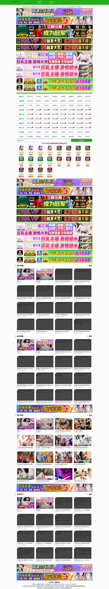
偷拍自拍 (29, 123)
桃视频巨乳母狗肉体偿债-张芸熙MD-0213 (65, 402)
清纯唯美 (37, 123)
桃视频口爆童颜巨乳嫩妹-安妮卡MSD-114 (84, 402)
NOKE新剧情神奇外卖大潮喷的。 (63, 481)
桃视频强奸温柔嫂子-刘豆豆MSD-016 (26, 385)
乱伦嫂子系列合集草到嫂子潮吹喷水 (64, 431)
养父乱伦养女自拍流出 (79, 464)
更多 (90, 266)
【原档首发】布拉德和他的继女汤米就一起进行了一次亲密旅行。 (71, 560)
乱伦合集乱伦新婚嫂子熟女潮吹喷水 (26, 464)
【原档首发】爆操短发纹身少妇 (82, 526)
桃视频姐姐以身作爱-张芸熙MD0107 (26, 402)
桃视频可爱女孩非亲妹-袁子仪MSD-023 (45, 402)
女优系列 (70, 110)
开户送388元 (21, 176)
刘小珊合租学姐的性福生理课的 (82, 314)
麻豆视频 (46, 110)
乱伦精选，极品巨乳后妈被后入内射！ (45, 447)
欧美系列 (87, 110)
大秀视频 (79, 118)
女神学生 (29, 114)
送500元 (59, 165)
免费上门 (21, 154)
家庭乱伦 (37, 127)
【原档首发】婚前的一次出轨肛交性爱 (64, 543)
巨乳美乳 (54, 118)
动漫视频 (79, 110)
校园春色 (54, 127)
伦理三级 (62, 110)
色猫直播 (38, 281)
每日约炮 (59, 154)
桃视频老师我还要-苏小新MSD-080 (82, 352)
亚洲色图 (62, 123)
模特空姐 (46, 114)
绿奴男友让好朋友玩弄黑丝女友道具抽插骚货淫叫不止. (87, 281)
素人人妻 (37, 114)
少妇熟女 (54, 123)
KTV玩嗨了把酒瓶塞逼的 (61, 314)
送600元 (21, 165)
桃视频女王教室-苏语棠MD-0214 (44, 368)
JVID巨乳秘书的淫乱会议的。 (43, 481)
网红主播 (70, 114)
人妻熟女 (62, 118)
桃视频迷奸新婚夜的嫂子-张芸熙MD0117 (84, 368)
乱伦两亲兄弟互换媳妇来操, (81, 447)
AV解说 (38, 110)
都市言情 (29, 127)
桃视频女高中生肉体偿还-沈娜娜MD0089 (65, 385)
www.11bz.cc (16, 1)
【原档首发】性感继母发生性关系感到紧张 (27, 526)
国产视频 (29, 110)
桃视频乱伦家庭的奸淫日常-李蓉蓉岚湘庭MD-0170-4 (68, 352)
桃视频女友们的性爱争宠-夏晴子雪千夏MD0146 (85, 385)
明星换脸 (79, 114)
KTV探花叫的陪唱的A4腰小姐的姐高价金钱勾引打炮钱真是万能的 (90, 298)
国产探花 (62, 114)
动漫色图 (79, 123)
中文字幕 (54, 110)
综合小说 (87, 127)
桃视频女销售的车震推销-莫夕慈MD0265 (65, 368)
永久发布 (51, 1)
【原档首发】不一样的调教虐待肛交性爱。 (46, 543)
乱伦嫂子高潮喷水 (78, 431)
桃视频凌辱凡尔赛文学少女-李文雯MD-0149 (28, 368)
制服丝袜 (46, 123)
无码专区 (37, 118)
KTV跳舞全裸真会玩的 (41, 331)
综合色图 (87, 123)
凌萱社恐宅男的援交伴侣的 (23, 331)
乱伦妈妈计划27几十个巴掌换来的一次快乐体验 (66, 447)
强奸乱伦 (46, 118)
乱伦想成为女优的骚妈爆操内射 (44, 464)
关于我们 (51, 582)
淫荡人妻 (46, 127)
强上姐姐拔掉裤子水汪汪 (23, 481)
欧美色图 (70, 123)
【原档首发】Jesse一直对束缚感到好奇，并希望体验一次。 (31, 543)
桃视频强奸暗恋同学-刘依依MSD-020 (45, 385)
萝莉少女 (70, 118)
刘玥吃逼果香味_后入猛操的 (62, 331)
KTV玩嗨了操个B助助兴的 (42, 314)
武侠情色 (62, 127)
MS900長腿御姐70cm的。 (80, 481)
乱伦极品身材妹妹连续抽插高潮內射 (26, 447)
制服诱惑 (87, 118)
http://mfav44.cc (51, 3)
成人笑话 (79, 127)
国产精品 (29, 118)
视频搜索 (81, 140)
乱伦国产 (54, 114)
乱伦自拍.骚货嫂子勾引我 (61, 464)
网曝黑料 (87, 114)
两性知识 (70, 127)
